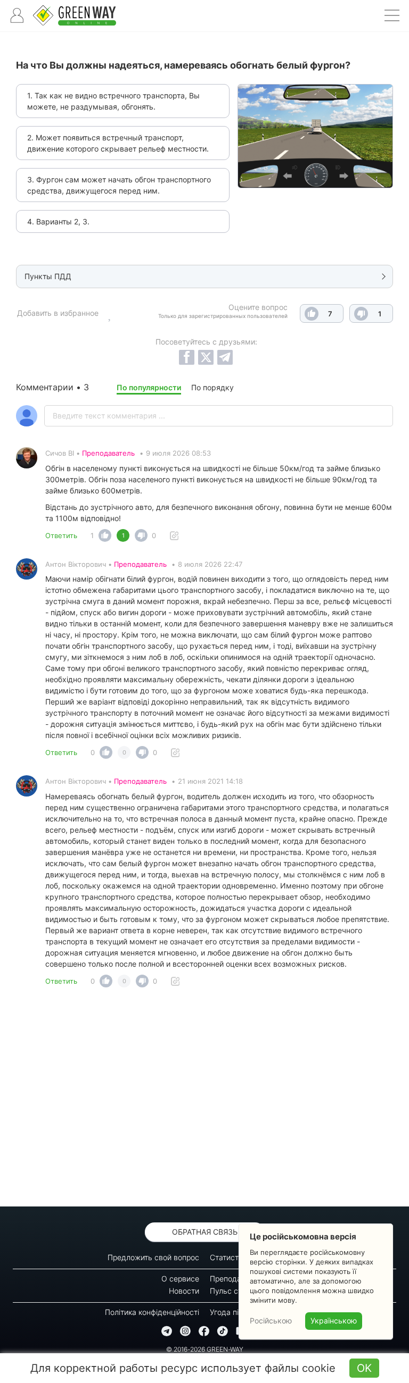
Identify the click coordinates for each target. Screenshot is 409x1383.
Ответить (61, 535)
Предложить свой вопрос (153, 1257)
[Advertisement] (204, 1100)
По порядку (212, 387)
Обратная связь (205, 1231)
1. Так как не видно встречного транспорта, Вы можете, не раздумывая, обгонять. (113, 101)
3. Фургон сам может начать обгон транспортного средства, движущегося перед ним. (119, 185)
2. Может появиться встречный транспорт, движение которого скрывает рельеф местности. (118, 143)
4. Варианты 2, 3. (58, 221)
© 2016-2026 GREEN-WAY (204, 1349)
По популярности (149, 387)
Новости (184, 1291)
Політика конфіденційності (152, 1312)
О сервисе (180, 1279)
